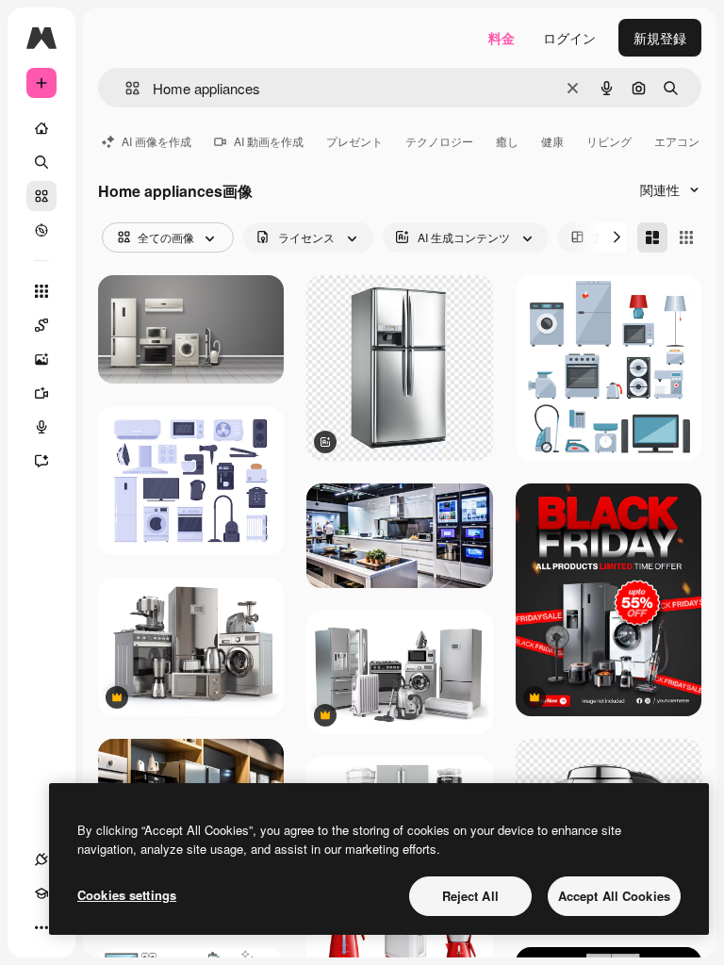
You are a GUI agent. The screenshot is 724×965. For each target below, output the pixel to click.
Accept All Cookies (614, 896)
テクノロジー (439, 141)
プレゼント (354, 141)
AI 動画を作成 (269, 141)
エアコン (676, 141)
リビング (609, 141)
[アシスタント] (41, 461)
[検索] (41, 162)
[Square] (686, 237)
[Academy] (41, 893)
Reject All (470, 896)
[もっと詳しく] (41, 230)
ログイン (569, 37)
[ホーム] (41, 128)
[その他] (41, 927)
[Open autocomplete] (125, 88)
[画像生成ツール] (41, 359)
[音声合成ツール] (41, 427)
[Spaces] (41, 325)
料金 (501, 37)
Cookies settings (126, 895)
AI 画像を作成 (156, 141)
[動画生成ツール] (41, 393)
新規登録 (660, 37)
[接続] (41, 859)
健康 (552, 141)
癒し (507, 141)
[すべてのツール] (41, 291)
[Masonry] (652, 237)
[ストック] (41, 196)
